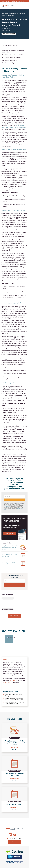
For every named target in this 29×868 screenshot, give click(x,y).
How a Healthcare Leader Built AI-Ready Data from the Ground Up (15, 699)
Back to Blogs (14, 615)
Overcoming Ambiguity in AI (10, 60)
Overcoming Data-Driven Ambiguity (12, 54)
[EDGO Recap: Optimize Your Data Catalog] (14, 769)
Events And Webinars (7, 609)
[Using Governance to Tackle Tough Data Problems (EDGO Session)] (14, 737)
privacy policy (7, 506)
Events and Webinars (9, 33)
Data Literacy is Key (8, 63)
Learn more (12, 680)
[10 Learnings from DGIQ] (14, 799)
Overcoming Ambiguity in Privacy (11, 57)
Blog (6, 13)
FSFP (8, 28)
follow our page (7, 682)
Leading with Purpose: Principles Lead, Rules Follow (13, 51)
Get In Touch (14, 842)
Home (2, 13)
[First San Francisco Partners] (7, 6)
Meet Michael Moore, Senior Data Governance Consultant (14, 702)
